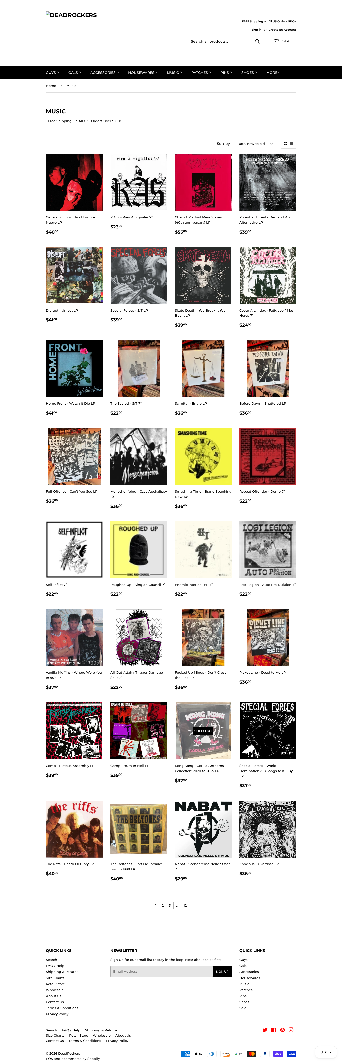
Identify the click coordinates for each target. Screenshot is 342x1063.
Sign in (257, 29)
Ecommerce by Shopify (80, 1059)
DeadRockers (69, 1053)
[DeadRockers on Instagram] (291, 1031)
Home (51, 86)
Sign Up (222, 971)
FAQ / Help (55, 966)
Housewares (141, 72)
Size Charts (55, 978)
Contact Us (55, 1002)
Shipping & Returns (62, 972)
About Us (53, 996)
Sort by (223, 143)
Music (173, 72)
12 (185, 905)
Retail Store (55, 984)
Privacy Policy (57, 1014)
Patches (200, 72)
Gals (73, 72)
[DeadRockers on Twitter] (265, 1031)
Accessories (103, 72)
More (271, 72)
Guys (51, 72)
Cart (286, 41)
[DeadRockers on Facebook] (273, 1031)
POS (49, 1059)
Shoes (248, 72)
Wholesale (55, 990)
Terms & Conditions (62, 1008)
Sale (242, 1008)
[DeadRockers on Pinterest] (282, 1031)
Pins (225, 72)
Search (51, 960)
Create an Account (282, 29)
